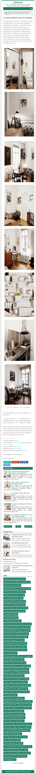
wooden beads (17, 448)
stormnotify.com (25, 753)
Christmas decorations (18, 611)
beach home (7, 727)
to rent (17, 756)
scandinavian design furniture (12, 621)
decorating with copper (10, 704)
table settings (27, 708)
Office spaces (24, 633)
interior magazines (17, 688)
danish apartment (9, 601)
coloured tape (18, 446)
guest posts (22, 704)
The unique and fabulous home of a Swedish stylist (22, 515)
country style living (20, 662)
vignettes (23, 756)
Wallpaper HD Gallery (9, 559)
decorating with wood (10, 637)
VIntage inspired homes (10, 617)
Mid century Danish (9, 624)
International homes (9, 582)
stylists (29, 624)
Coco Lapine (21, 407)
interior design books (10, 743)
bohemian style (8, 662)
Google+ (15, 462)
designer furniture (22, 608)
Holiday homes (8, 595)
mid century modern (13, 12)
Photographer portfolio (10, 695)
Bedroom (6, 646)
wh (14, 759)
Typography (7, 701)
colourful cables (7, 444)
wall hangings (8, 759)
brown (19, 701)
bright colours (17, 727)
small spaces (21, 624)
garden (27, 630)
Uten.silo (17, 419)
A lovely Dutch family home (20, 543)
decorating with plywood (11, 643)
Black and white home (23, 582)
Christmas (7, 611)
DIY (5, 659)
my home (21, 640)
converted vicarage (9, 730)
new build (7, 750)
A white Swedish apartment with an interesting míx (20, 472)
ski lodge (16, 753)
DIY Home (20, 4)
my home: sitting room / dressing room (15, 746)
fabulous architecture (18, 630)
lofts (26, 688)
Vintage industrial (25, 627)
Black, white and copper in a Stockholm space (21, 483)
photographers (24, 669)
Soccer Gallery (8, 721)
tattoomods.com (8, 756)
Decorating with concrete (11, 633)
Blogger (21, 763)
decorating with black (10, 666)
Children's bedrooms (10, 608)
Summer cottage (19, 595)
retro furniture (8, 753)
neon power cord (16, 442)
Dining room (7, 675)
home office (23, 643)
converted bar (26, 727)
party (5, 708)
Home (5, 12)
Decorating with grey (19, 592)
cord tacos (25, 450)
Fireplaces (11, 659)
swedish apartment (25, 12)
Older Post (28, 526)
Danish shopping (22, 637)
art (23, 659)
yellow (28, 685)
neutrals (6, 692)
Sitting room (14, 650)
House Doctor (8, 714)
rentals (25, 750)
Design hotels (14, 692)
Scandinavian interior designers (13, 679)
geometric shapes (15, 740)
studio (21, 656)
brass (14, 701)
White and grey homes (10, 588)
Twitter (6, 465)
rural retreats (7, 598)
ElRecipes (14, 4)
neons (29, 746)
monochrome (16, 585)
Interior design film (19, 714)
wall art (17, 440)
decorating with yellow (10, 653)
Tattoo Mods (16, 6)
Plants (22, 675)
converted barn (27, 701)
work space (16, 422)
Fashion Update (24, 6)
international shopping (10, 640)
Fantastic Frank (9, 407)
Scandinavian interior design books (14, 698)
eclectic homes (8, 682)
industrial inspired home (10, 656)
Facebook (24, 462)
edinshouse (18, 2)
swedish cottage (17, 598)
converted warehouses (23, 730)
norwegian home (20, 601)
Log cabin (7, 604)
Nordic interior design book (11, 717)
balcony (29, 724)
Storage (26, 679)
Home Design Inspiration (16, 711)
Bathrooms (7, 688)
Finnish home (14, 627)
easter (6, 740)
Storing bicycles (19, 721)
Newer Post (8, 526)
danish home (7, 592)
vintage (6, 627)
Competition (28, 656)
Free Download (25, 692)
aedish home (21, 724)
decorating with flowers (14, 733)
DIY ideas (14, 646)
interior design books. (21, 682)
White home (7, 585)
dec (5, 733)
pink (5, 672)
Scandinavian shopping (10, 614)
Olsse (22, 717)
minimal (20, 743)
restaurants (7, 685)
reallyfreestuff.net (16, 750)
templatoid (28, 771)
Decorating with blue (22, 672)
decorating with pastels (18, 604)
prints (19, 708)
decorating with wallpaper (11, 669)
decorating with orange (10, 737)
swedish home (8, 13)
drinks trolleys (23, 737)
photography (12, 708)
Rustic (18, 659)
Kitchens (15, 675)
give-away (7, 630)
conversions (23, 650)
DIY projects (22, 646)
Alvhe (5, 711)
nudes (29, 704)
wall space (22, 685)
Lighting (6, 650)
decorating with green (24, 666)
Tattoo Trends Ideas (9, 724)
